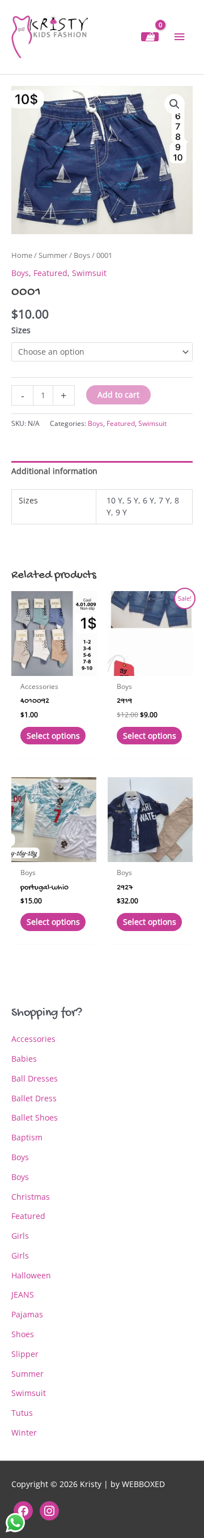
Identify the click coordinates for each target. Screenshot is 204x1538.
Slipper (25, 1354)
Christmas (30, 1196)
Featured (50, 273)
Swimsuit (89, 273)
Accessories (33, 1038)
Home (21, 255)
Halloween (31, 1275)
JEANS (22, 1294)
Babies (24, 1058)
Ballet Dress (34, 1098)
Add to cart (118, 394)
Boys (82, 255)
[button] (174, 104)
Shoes (22, 1334)
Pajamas (27, 1314)
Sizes (21, 330)
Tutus (22, 1412)
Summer (53, 255)
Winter (24, 1432)
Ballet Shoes (34, 1117)
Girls (20, 1235)
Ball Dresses (34, 1078)
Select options (53, 735)
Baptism (26, 1137)
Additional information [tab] (54, 471)
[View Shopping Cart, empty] (150, 36)
